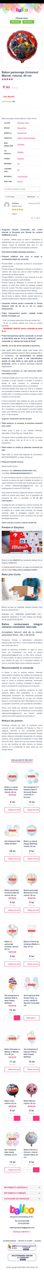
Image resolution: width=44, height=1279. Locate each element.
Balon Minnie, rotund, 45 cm (29, 1102)
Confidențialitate (9, 1241)
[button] (17, 1017)
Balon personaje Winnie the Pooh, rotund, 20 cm (31, 893)
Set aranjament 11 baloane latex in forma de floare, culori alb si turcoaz (31, 792)
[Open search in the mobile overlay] (34, 9)
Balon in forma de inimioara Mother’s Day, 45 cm (31, 944)
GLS (26, 404)
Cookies (38, 1241)
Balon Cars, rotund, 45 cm (10, 1102)
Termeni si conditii (25, 1241)
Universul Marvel (29, 138)
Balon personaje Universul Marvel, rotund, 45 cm (12, 893)
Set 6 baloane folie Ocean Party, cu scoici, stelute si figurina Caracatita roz (31, 1000)
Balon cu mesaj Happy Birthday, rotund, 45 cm (30, 844)
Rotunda (20, 159)
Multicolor (20, 123)
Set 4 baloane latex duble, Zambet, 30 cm (11, 1152)
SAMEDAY (19, 404)
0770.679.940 (23, 1221)
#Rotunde (15, 22)
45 (18, 170)
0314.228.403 (23, 1223)
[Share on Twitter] (31, 112)
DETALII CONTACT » (22, 1232)
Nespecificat (21, 128)
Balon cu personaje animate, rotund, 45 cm (11, 945)
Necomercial (21, 133)
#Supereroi (28, 22)
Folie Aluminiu (22, 176)
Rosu (27, 123)
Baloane (20, 152)
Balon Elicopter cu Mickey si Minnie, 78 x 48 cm (12, 1052)
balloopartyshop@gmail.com (23, 486)
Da (18, 164)
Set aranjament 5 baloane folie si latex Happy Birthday (12, 999)
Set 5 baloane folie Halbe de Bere (12, 842)
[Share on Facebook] (27, 112)
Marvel (19, 138)
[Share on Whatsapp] (40, 112)
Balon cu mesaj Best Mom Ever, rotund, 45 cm (11, 789)
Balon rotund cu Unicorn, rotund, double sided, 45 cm (31, 1154)
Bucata (19, 182)
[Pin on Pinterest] (36, 112)
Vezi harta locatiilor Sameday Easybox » (19, 252)
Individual (20, 144)
